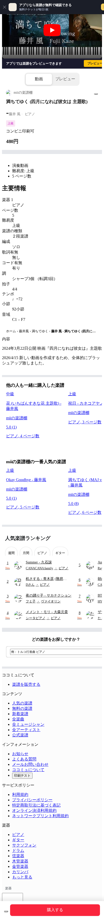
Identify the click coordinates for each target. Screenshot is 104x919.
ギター (18, 840)
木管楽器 (20, 861)
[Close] (5, 7)
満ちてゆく (40, 331)
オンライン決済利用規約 (34, 810)
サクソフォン (24, 845)
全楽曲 (18, 719)
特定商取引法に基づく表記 (36, 805)
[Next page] (94, 538)
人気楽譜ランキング (27, 538)
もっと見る (22, 877)
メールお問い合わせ (30, 764)
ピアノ (18, 834)
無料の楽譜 (22, 708)
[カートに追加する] (6, 911)
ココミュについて (28, 770)
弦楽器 (18, 856)
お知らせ (20, 754)
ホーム (11, 331)
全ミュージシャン (28, 724)
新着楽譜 (20, 714)
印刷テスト (22, 775)
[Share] (96, 94)
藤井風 (24, 331)
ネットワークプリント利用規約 (40, 816)
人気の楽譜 (22, 703)
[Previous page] (85, 538)
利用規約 (20, 794)
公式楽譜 (20, 735)
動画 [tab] (39, 79)
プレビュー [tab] (65, 79)
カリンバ (20, 872)
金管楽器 (20, 866)
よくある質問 (24, 759)
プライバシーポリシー (32, 800)
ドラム (18, 850)
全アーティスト (26, 730)
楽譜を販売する (26, 684)
